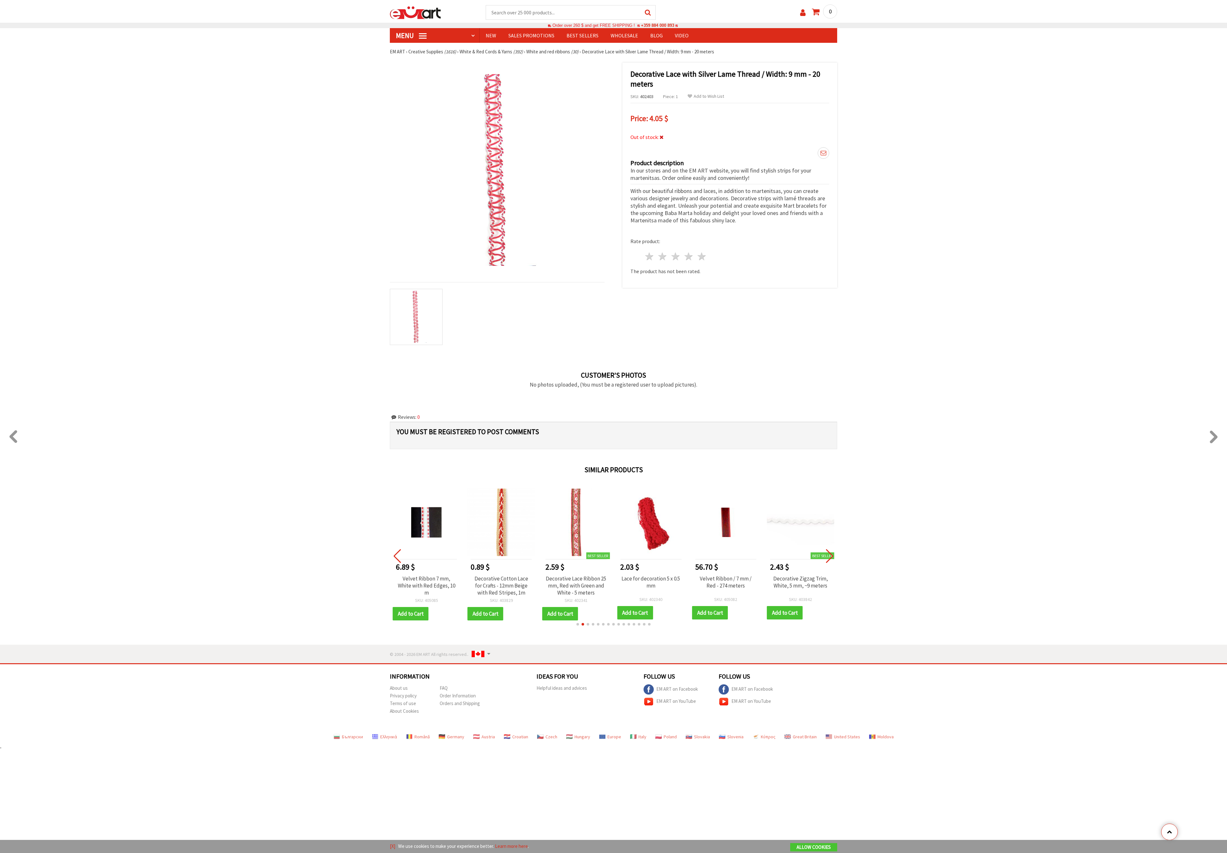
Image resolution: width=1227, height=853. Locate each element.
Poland (670, 737)
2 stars (662, 256)
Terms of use (403, 703)
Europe (614, 737)
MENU (405, 35)
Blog (656, 35)
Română (422, 737)
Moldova (885, 737)
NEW (491, 35)
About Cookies (404, 711)
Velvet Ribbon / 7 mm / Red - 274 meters (726, 582)
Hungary (582, 737)
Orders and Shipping (460, 703)
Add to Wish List (709, 96)
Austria (488, 737)
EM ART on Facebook (677, 689)
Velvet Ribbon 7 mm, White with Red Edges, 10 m (426, 585)
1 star (649, 256)
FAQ (444, 688)
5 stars (701, 256)
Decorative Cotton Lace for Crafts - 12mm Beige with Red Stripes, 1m (501, 585)
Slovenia (735, 737)
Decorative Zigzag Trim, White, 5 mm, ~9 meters (800, 582)
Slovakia (702, 737)
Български (352, 737)
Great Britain (805, 737)
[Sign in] (803, 13)
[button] (577, 624)
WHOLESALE (624, 35)
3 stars (676, 256)
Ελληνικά (388, 737)
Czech (551, 737)
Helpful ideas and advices (561, 688)
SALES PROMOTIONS (531, 35)
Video (682, 35)
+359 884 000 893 (657, 25)
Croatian (520, 737)
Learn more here (511, 846)
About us (399, 688)
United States (847, 737)
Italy (642, 737)
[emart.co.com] (415, 12)
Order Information (458, 696)
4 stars (688, 256)
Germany (455, 737)
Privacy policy (403, 696)
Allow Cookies (814, 847)
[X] (392, 846)
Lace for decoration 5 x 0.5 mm (650, 582)
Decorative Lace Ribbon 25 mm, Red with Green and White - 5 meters (576, 585)
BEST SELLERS (582, 35)
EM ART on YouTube (676, 701)
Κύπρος (768, 737)
